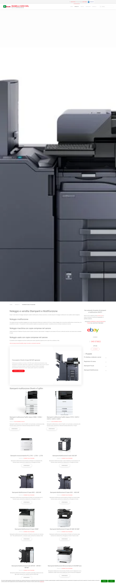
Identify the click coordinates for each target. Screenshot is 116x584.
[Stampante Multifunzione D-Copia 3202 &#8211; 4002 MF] (65, 487)
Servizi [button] (82, 6)
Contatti (94, 6)
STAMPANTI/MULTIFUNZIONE (28, 304)
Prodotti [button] (77, 6)
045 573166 (73, 1)
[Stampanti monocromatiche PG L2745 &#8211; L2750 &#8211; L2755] (27, 450)
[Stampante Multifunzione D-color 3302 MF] (65, 450)
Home (71, 6)
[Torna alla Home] (16, 6)
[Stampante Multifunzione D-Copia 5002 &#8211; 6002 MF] (27, 487)
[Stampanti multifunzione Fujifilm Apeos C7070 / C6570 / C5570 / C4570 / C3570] (64, 410)
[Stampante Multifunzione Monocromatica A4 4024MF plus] (65, 561)
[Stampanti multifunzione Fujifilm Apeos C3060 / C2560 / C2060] (27, 410)
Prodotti (17, 304)
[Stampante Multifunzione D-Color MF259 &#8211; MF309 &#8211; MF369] (27, 561)
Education (88, 6)
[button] (95, 357)
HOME (11, 304)
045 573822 (84, 1)
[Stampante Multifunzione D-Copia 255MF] (27, 524)
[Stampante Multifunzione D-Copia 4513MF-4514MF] (65, 524)
